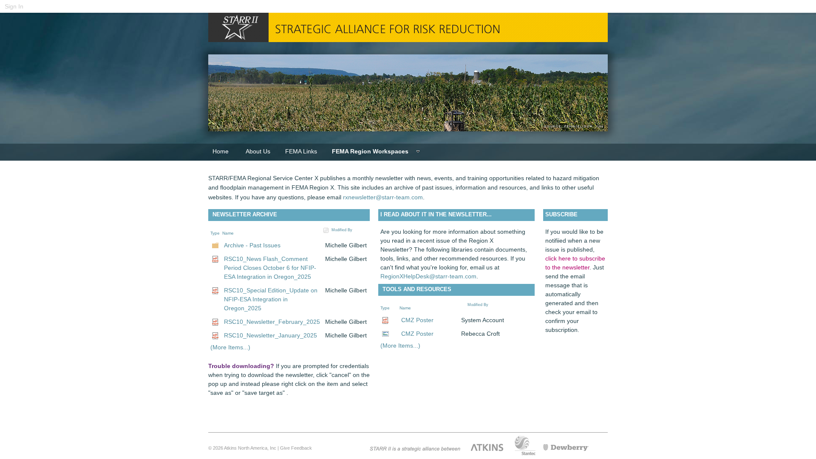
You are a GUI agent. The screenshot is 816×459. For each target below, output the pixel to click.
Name (228, 233)
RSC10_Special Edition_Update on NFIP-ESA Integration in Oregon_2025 (270, 299)
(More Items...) (230, 347)
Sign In (14, 6)
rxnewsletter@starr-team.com (383, 197)
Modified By (342, 230)
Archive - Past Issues (252, 245)
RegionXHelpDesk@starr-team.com (428, 276)
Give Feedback (296, 447)
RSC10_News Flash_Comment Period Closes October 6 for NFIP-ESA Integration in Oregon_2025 (270, 267)
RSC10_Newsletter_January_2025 (270, 335)
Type (215, 233)
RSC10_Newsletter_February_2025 (272, 321)
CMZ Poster (417, 320)
